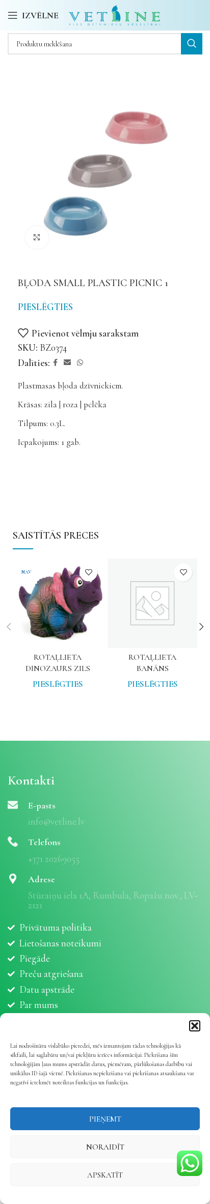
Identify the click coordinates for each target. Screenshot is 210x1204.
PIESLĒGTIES (45, 307)
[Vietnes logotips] (114, 14)
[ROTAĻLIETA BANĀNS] (152, 603)
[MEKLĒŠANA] (191, 43)
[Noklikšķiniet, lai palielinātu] (36, 237)
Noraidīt (105, 1147)
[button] (195, 1026)
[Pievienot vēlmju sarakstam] (88, 572)
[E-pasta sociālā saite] (67, 363)
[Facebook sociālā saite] (55, 363)
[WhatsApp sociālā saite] (80, 363)
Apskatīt (105, 1175)
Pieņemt (105, 1119)
